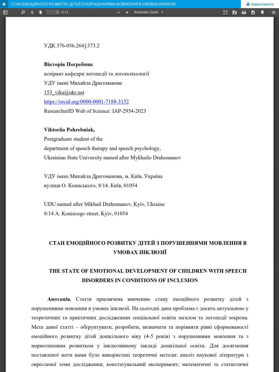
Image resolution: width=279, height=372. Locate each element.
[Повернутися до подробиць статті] (4, 4)
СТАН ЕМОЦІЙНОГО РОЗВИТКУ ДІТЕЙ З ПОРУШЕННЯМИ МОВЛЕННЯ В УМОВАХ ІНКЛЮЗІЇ (93, 4)
